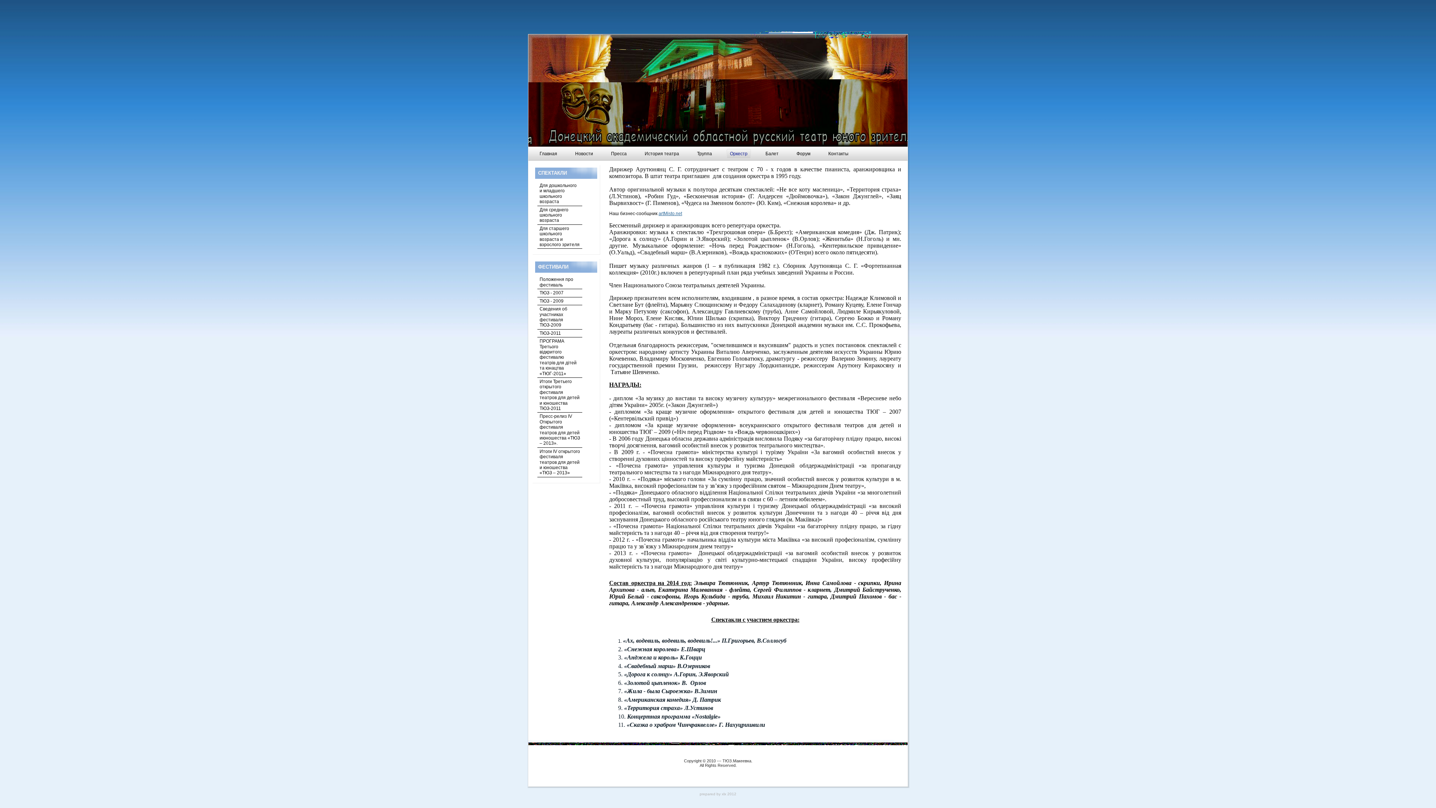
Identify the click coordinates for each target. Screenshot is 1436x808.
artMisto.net (670, 213)
